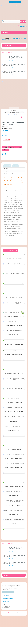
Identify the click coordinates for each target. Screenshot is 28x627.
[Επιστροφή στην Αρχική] (1, 38)
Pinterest (6, 149)
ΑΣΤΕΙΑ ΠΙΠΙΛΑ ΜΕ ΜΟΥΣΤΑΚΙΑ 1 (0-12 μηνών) (17, 72)
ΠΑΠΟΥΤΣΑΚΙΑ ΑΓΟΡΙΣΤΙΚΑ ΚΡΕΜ (14, 402)
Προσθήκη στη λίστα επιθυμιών (6, 154)
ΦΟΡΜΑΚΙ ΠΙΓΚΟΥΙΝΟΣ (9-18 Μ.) (14, 325)
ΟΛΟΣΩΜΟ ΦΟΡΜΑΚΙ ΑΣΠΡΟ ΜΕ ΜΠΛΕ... (14, 344)
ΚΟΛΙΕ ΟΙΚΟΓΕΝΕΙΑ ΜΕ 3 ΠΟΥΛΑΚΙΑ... (14, 467)
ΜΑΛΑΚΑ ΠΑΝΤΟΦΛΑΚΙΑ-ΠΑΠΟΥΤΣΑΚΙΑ (14, 363)
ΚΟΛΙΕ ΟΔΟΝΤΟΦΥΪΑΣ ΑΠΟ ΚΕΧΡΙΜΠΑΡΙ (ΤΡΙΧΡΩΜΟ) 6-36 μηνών (16, 57)
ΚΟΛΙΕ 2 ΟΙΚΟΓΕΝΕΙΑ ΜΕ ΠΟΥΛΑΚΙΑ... (14, 439)
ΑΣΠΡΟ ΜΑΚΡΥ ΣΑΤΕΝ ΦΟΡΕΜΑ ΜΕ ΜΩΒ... (14, 268)
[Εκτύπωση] (3, 154)
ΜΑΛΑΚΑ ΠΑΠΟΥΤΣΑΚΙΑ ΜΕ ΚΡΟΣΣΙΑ (14, 411)
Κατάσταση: (4, 128)
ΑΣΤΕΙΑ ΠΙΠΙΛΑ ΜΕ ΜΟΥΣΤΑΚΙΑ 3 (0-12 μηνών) (17, 65)
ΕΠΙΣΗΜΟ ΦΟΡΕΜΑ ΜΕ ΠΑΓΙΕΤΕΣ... (14, 287)
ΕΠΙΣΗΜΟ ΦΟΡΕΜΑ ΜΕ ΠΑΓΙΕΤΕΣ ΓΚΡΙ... (14, 297)
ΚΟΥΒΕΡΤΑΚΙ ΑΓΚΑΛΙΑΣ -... (14, 430)
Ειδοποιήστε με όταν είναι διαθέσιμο (10, 144)
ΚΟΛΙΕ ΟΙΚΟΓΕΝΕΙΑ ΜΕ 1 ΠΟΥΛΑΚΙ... (14, 449)
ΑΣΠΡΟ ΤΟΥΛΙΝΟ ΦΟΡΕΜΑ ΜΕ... (14, 258)
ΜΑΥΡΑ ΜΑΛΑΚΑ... (14, 421)
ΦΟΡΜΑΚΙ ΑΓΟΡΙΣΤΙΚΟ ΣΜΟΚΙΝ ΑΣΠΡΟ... (14, 316)
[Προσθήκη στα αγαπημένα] (11, 254)
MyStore (19, 612)
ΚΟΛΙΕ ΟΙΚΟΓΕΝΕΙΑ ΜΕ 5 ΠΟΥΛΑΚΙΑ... (14, 486)
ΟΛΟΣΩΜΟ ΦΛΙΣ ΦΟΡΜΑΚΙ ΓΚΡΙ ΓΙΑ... (14, 354)
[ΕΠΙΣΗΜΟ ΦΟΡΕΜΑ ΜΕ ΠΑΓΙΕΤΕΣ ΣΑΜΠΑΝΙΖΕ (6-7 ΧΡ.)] (11, 117)
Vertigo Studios (9, 612)
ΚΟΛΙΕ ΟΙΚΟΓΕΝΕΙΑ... (14, 495)
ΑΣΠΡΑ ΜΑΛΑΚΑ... (14, 383)
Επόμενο (21, 117)
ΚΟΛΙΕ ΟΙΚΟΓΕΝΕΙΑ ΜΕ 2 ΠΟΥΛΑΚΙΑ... (14, 458)
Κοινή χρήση (12, 147)
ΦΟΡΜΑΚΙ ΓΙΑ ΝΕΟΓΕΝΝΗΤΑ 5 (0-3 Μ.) (14, 334)
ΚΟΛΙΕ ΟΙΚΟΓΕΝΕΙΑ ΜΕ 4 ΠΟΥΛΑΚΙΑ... (14, 476)
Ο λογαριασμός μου (7, 598)
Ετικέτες (15, 165)
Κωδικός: (4, 126)
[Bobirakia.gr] (14, 11)
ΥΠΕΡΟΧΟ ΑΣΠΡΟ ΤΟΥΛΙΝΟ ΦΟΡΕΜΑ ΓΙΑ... (14, 307)
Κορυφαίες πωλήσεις (7, 52)
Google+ (19, 147)
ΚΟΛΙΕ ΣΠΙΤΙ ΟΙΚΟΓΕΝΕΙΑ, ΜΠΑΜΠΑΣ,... (14, 505)
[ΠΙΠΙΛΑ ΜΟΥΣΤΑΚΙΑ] (5, 65)
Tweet (5, 147)
